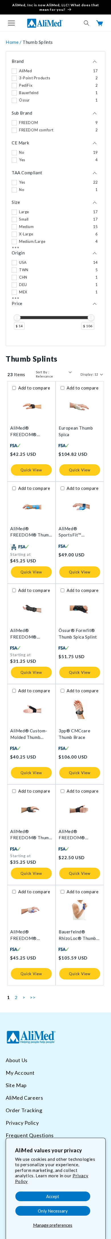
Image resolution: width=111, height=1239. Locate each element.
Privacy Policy (22, 1123)
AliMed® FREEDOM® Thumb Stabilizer (30, 835)
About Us (17, 1060)
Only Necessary (53, 1210)
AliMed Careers (24, 1098)
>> (32, 997)
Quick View (31, 470)
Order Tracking (24, 1110)
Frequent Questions (30, 1135)
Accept (52, 1196)
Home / (14, 42)
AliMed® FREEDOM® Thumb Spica (30, 532)
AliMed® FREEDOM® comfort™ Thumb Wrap (76, 835)
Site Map (16, 1085)
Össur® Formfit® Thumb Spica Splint (78, 633)
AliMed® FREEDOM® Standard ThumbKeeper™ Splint (26, 935)
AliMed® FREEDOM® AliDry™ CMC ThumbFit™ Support (30, 431)
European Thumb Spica (76, 431)
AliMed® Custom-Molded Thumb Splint (28, 734)
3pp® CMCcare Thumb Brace (74, 734)
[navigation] (55, 198)
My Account (20, 1073)
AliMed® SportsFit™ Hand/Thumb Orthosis (72, 532)
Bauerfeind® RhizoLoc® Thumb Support (77, 935)
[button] (11, 23)
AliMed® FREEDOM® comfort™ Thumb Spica (27, 634)
